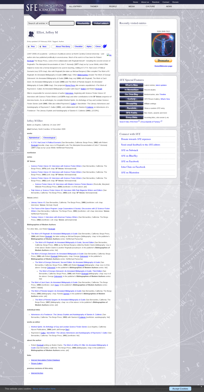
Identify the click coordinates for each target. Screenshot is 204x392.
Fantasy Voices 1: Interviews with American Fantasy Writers (54, 217)
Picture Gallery (37, 363)
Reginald (30, 61)
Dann (57, 285)
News (169, 6)
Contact (166, 2)
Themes (94, 6)
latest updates (161, 85)
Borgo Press (70, 85)
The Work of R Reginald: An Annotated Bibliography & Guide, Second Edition (64, 242)
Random (155, 2)
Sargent (66, 294)
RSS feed (134, 122)
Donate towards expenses (136, 139)
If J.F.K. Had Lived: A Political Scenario (46, 142)
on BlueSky (129, 155)
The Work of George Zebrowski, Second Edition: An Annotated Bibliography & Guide (67, 262)
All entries (75, 6)
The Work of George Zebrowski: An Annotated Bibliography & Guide (57, 254)
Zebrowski (84, 256)
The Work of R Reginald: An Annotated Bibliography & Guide (54, 234)
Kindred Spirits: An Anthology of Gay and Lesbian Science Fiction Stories (59, 327)
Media (132, 6)
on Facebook (130, 161)
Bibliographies (82, 75)
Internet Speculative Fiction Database (45, 360)
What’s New (165, 99)
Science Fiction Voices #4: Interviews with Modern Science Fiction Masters (64, 184)
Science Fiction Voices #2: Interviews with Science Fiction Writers (56, 166)
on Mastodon (130, 172)
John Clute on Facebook (133, 166)
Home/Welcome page (163, 66)
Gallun (73, 104)
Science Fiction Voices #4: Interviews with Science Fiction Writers (56, 178)
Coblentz (90, 107)
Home (135, 2)
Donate (175, 2)
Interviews (69, 93)
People (113, 6)
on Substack (129, 150)
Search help (124, 122)
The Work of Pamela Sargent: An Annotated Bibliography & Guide (56, 291)
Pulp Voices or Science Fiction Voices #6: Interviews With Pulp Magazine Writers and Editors (66, 190)
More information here (44, 388)
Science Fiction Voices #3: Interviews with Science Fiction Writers (56, 172)
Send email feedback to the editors (140, 144)
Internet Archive (37, 373)
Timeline (163, 94)
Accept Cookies (180, 388)
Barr (67, 329)
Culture (150, 6)
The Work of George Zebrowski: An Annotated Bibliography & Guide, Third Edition (70, 271)
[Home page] (45, 9)
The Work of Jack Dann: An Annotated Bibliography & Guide (54, 282)
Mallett (83, 89)
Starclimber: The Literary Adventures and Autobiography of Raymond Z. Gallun (77, 333)
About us (145, 2)
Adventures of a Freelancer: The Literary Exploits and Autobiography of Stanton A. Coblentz (66, 314)
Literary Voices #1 (38, 202)
